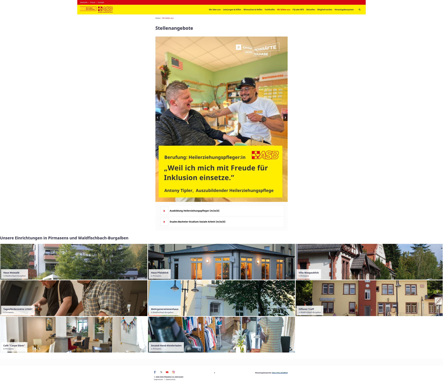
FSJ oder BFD (298, 9)
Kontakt (101, 2)
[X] (161, 372)
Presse (92, 2)
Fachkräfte (270, 9)
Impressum (158, 379)
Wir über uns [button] (215, 9)
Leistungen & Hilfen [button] (232, 9)
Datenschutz (170, 379)
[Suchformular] (359, 10)
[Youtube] (167, 373)
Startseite (83, 2)
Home (157, 18)
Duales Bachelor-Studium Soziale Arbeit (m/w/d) (197, 221)
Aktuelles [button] (310, 9)
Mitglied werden (324, 9)
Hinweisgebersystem (344, 9)
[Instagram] (173, 373)
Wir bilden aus (283, 9)
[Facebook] (155, 373)
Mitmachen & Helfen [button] (253, 9)
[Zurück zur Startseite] (96, 10)
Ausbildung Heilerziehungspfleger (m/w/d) (194, 210)
